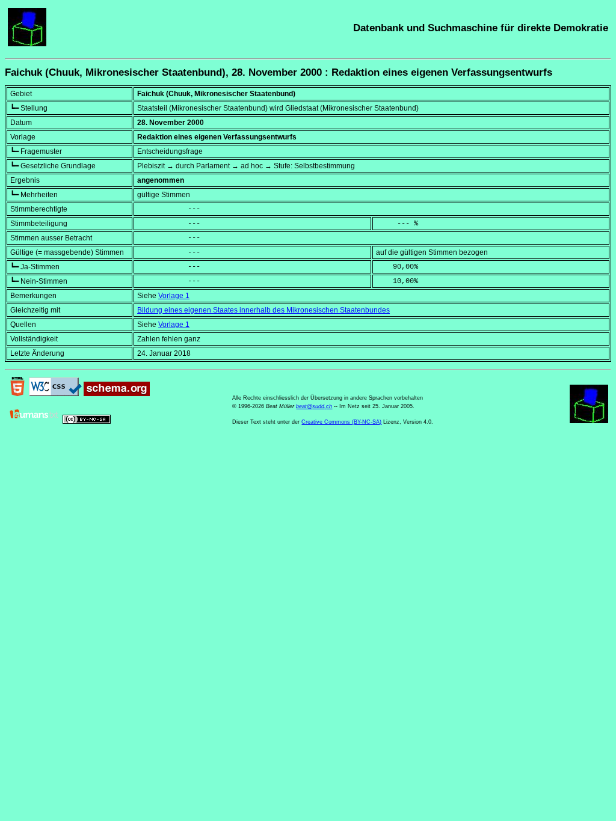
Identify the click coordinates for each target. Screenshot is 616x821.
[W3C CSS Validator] (55, 393)
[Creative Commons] (87, 421)
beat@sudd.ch (314, 406)
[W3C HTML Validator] (17, 393)
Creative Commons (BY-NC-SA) (341, 422)
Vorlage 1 (173, 295)
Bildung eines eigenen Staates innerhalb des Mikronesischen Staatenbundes (263, 310)
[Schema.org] (117, 393)
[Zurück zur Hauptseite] (27, 44)
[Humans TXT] (34, 421)
